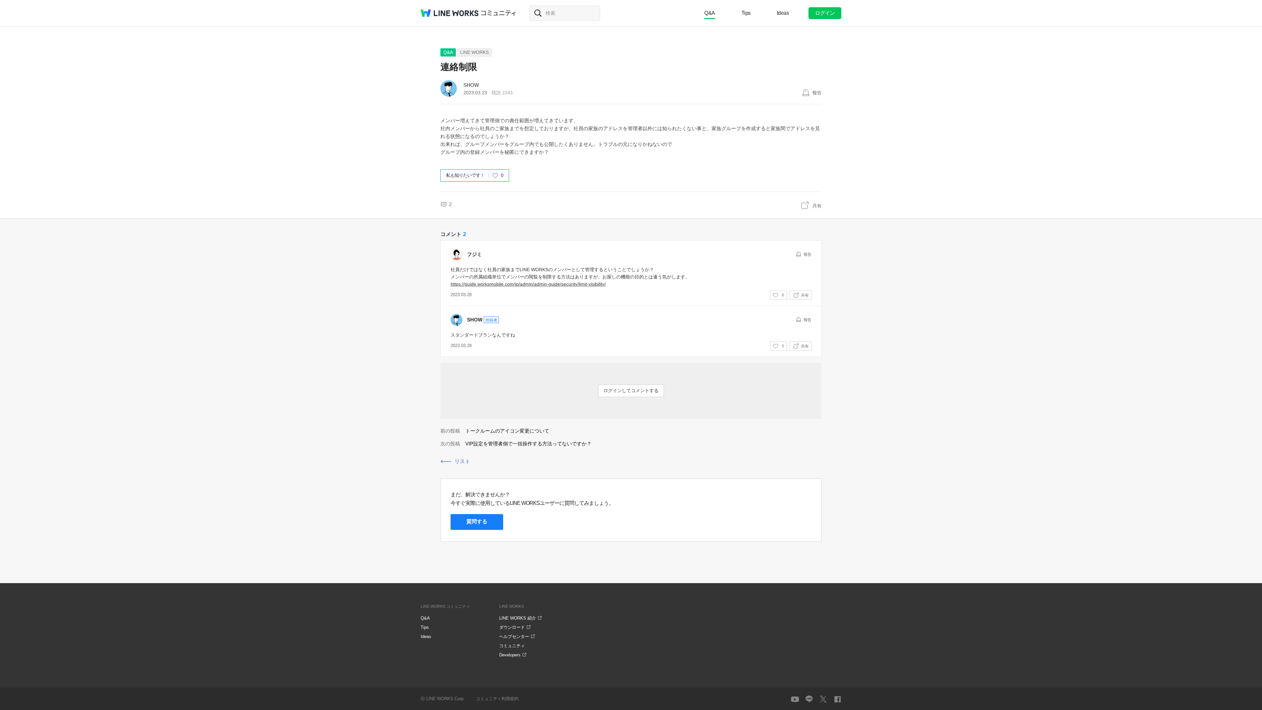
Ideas (783, 13)
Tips (746, 13)
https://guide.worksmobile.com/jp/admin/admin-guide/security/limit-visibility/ (528, 284)
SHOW (471, 85)
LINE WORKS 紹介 (517, 618)
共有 (817, 205)
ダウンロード (512, 627)
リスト (462, 461)
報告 (817, 92)
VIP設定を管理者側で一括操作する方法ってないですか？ (528, 443)
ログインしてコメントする (631, 390)
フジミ (474, 254)
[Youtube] (795, 699)
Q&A (709, 13)
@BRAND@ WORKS (450, 13)
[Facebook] (837, 699)
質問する (476, 521)
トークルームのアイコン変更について (507, 431)
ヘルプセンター (514, 636)
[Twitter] (823, 699)
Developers (510, 654)
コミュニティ (498, 13)
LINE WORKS (474, 52)
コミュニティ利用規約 (497, 698)
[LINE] (809, 699)
